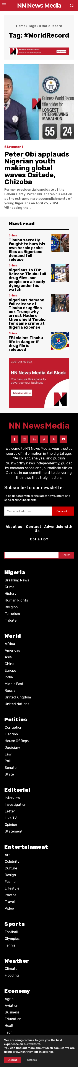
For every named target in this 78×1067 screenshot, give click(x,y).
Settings (32, 1060)
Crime (13, 235)
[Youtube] (63, 439)
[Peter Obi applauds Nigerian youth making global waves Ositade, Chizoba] (39, 102)
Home (20, 26)
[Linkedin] (34, 439)
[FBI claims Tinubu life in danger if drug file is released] (60, 341)
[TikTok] (44, 439)
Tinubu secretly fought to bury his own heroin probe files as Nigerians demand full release (27, 250)
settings (48, 1052)
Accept (12, 1060)
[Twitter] (53, 439)
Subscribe (63, 511)
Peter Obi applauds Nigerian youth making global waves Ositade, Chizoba (36, 168)
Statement (13, 147)
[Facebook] (14, 439)
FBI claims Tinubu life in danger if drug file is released (26, 344)
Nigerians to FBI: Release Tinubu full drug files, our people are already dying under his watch (27, 280)
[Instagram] (24, 439)
